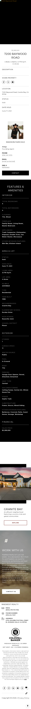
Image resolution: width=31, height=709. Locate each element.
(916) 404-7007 (11, 615)
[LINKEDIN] (13, 688)
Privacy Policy (23, 698)
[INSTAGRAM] (8, 688)
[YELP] (22, 688)
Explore (15, 523)
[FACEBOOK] (4, 688)
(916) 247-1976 (7, 155)
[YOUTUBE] (17, 688)
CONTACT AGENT (15, 173)
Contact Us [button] (11, 591)
